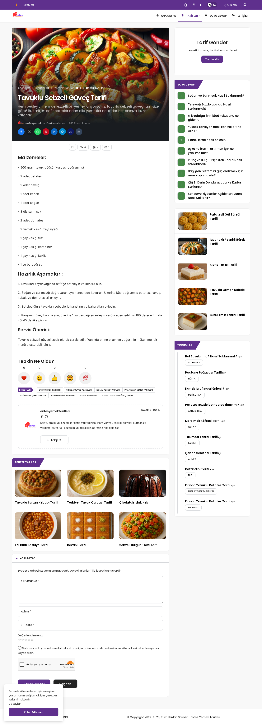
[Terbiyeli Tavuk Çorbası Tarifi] (90, 483)
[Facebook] (200, 5)
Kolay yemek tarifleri (108, 389)
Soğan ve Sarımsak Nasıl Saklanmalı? (216, 96)
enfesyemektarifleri (39, 123)
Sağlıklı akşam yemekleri (33, 395)
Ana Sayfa (168, 16)
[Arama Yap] (185, 5)
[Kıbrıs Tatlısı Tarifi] (192, 271)
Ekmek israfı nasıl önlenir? (207, 140)
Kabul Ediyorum (33, 712)
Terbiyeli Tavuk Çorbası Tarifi (89, 502)
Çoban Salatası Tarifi (201, 453)
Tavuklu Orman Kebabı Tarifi (227, 292)
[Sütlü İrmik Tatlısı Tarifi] (192, 321)
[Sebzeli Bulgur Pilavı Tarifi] (142, 525)
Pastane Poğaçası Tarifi (203, 372)
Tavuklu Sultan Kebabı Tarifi (36, 502)
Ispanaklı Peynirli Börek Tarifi (227, 242)
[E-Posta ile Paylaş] (79, 131)
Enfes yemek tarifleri (50, 389)
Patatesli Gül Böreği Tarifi (225, 216)
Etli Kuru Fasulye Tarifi (31, 545)
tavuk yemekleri (88, 395)
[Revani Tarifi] (90, 525)
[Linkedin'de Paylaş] (54, 131)
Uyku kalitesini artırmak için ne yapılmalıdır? (211, 151)
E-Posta (27, 625)
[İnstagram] (194, 5)
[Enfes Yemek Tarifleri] (18, 16)
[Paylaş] (70, 131)
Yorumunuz (30, 581)
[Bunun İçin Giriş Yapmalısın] (72, 147)
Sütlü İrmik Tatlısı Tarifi (227, 315)
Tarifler (192, 16)
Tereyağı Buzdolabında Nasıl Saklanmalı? (209, 106)
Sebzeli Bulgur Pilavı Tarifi (138, 545)
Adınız (26, 611)
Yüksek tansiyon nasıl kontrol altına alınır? (214, 129)
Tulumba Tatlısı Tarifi (201, 437)
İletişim (242, 16)
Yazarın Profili (150, 409)
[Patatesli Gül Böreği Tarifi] (192, 221)
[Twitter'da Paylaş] (29, 131)
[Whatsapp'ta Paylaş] (37, 131)
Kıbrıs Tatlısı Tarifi (223, 265)
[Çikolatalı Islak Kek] (142, 483)
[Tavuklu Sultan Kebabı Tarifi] (38, 483)
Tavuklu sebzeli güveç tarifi (117, 395)
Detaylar (15, 704)
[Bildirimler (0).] (245, 4)
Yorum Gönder (34, 684)
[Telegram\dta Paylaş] (62, 131)
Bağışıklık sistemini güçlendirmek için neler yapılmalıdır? (215, 173)
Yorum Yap (27, 558)
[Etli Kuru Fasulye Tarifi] (38, 525)
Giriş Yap (232, 4)
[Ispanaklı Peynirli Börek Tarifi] (192, 246)
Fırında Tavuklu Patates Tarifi (207, 485)
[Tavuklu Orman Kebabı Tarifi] (192, 296)
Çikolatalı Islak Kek (133, 502)
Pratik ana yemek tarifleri (138, 389)
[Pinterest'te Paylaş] (46, 131)
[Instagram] (46, 416)
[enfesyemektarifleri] (32, 426)
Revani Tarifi (76, 545)
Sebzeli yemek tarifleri (63, 395)
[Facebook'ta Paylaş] (21, 131)
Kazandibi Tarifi (197, 469)
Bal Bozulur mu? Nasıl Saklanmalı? (211, 356)
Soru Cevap (218, 16)
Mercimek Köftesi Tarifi (202, 421)
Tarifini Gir (212, 59)
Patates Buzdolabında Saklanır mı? (212, 405)
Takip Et (56, 440)
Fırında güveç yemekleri (79, 389)
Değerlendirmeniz (30, 635)
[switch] (212, 4)
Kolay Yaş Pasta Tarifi (36, 4)
